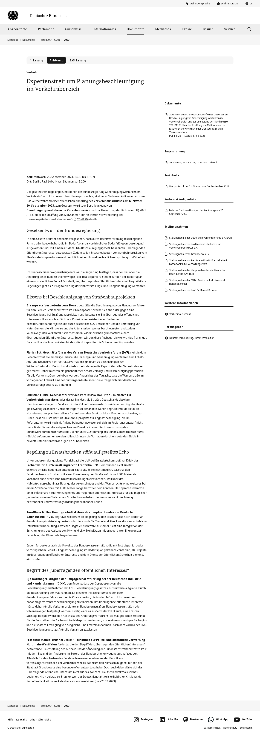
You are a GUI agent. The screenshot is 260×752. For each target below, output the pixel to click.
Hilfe (10, 719)
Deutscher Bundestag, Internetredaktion (191, 338)
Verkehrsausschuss (180, 314)
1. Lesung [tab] (36, 60)
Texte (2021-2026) (49, 39)
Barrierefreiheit (212, 727)
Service (229, 29)
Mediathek (163, 29)
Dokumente (135, 29)
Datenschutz (230, 727)
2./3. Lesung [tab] (78, 60)
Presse (187, 29)
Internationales (104, 29)
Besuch (208, 29)
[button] (248, 3)
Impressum (246, 727)
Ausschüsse (73, 29)
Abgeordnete (17, 29)
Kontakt (21, 719)
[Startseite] (37, 15)
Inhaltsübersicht (40, 719)
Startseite (12, 39)
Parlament (46, 29)
